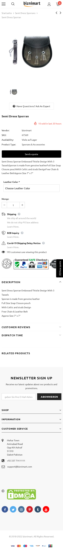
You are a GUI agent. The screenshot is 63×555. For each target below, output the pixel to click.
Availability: (8, 139)
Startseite (7, 13)
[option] (31, 52)
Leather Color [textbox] (11, 181)
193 (8, 252)
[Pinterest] (29, 509)
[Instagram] (21, 509)
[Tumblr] (38, 509)
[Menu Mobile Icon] (3, 4)
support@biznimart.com (19, 466)
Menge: (5, 198)
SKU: (4, 135)
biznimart (27, 130)
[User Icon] (49, 4)
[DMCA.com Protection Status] (21, 493)
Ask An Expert (43, 106)
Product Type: (9, 144)
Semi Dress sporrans (25, 13)
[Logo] (31, 4)
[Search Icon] (16, 4)
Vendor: (5, 130)
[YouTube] (46, 509)
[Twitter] (13, 509)
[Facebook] (5, 509)
